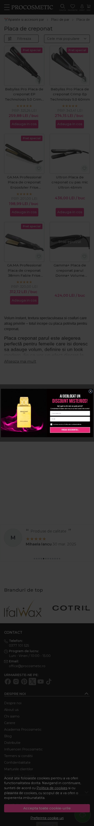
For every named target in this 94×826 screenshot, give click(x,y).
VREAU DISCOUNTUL (70, 429)
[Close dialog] (90, 391)
